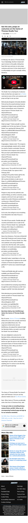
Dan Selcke (6, 33)
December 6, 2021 (16, 209)
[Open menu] (2, 2)
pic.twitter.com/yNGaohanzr (9, 229)
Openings (20, 486)
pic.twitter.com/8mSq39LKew (10, 205)
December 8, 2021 (16, 308)
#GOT (13, 135)
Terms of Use (21, 494)
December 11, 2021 (16, 140)
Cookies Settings (6, 502)
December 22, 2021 (16, 255)
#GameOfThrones (6, 112)
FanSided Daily (5, 491)
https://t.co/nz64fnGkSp (10, 249)
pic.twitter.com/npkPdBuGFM (9, 304)
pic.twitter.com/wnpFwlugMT (9, 117)
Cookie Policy (5, 497)
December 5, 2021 (16, 189)
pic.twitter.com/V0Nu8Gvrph (9, 277)
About (3, 486)
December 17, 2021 (16, 120)
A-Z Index (20, 499)
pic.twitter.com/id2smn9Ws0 (9, 251)
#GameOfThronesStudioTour (9, 115)
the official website (20, 396)
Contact (3, 489)
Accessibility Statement (8, 499)
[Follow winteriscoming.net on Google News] (24, 426)
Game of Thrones (9, 476)
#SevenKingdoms (6, 135)
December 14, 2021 (16, 233)
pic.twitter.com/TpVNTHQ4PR (10, 352)
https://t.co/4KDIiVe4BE (8, 130)
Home (2, 476)
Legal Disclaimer (22, 497)
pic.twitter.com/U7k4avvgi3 (9, 137)
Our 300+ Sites (21, 489)
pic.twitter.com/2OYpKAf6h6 (9, 161)
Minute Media (8, 505)
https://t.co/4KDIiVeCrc (17, 227)
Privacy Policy (5, 494)
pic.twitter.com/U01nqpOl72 (9, 185)
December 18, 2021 (16, 281)
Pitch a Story (20, 491)
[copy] (10, 36)
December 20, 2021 (16, 165)
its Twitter (23, 94)
